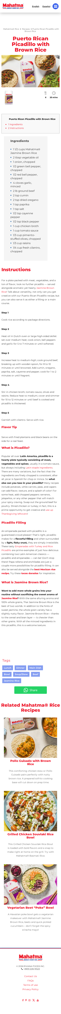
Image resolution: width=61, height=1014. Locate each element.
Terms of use (30, 985)
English (35, 6)
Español (46, 6)
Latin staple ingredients (39, 467)
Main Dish (35, 667)
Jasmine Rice (9, 598)
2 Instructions (16, 128)
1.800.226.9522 (32, 969)
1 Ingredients (15, 124)
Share (33, 690)
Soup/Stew (21, 674)
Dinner (20, 667)
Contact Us (30, 976)
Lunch (7, 667)
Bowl (7, 674)
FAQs (30, 980)
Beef (35, 674)
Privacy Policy (30, 989)
